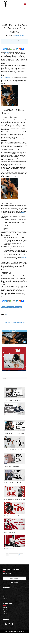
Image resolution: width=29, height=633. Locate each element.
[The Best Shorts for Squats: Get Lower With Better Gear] (14, 491)
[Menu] (25, 4)
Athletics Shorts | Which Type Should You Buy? (13, 449)
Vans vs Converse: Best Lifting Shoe (11, 416)
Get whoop (5, 613)
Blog (4, 596)
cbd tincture (10, 307)
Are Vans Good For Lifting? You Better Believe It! (13, 400)
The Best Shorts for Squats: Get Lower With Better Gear (14, 499)
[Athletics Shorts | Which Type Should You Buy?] (14, 441)
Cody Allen (14, 35)
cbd (4, 307)
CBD (7, 314)
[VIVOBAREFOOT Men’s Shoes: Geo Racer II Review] (14, 425)
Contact (5, 598)
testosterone (24, 257)
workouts (7, 52)
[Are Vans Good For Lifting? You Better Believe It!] (14, 392)
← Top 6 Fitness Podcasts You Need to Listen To (12, 320)
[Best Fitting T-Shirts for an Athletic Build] (14, 458)
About (4, 594)
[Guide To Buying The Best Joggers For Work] (14, 474)
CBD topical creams (5, 77)
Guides (4, 611)
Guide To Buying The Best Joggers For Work (12, 482)
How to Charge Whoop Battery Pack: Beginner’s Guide (14, 515)
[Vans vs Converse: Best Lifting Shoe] (14, 409)
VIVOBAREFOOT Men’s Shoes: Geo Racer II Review (14, 433)
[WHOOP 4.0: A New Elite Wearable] (14, 524)
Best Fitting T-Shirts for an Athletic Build (11, 466)
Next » (20, 554)
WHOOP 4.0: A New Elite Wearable (10, 532)
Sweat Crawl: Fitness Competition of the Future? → (16, 322)
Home (4, 592)
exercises (23, 212)
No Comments (20, 35)
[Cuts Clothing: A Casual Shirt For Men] (14, 540)
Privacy (5, 607)
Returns (5, 609)
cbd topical (18, 307)
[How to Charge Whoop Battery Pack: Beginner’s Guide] (14, 507)
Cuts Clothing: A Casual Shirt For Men (11, 548)
